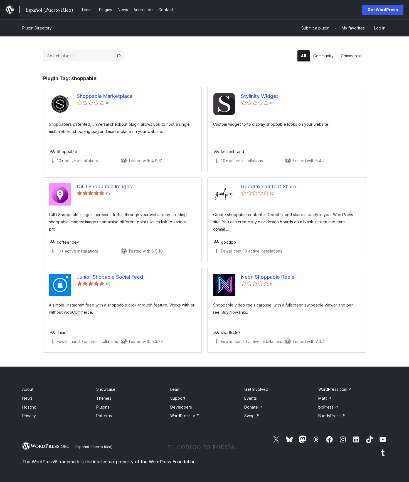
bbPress (328, 407)
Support (177, 398)
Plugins (102, 407)
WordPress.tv (185, 415)
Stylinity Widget (259, 96)
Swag (251, 415)
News (27, 398)
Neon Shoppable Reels (267, 277)
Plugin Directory (37, 28)
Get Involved (256, 389)
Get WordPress (383, 9)
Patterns (104, 415)
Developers (181, 407)
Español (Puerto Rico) (93, 446)
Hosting (29, 407)
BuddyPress (331, 415)
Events (250, 398)
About (27, 389)
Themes (103, 398)
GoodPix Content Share (268, 186)
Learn (175, 389)
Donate (253, 407)
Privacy (29, 415)
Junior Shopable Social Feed (110, 277)
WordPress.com (335, 389)
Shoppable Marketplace (105, 96)
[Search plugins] (118, 55)
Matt (324, 398)
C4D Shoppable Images (104, 186)
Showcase (105, 389)
